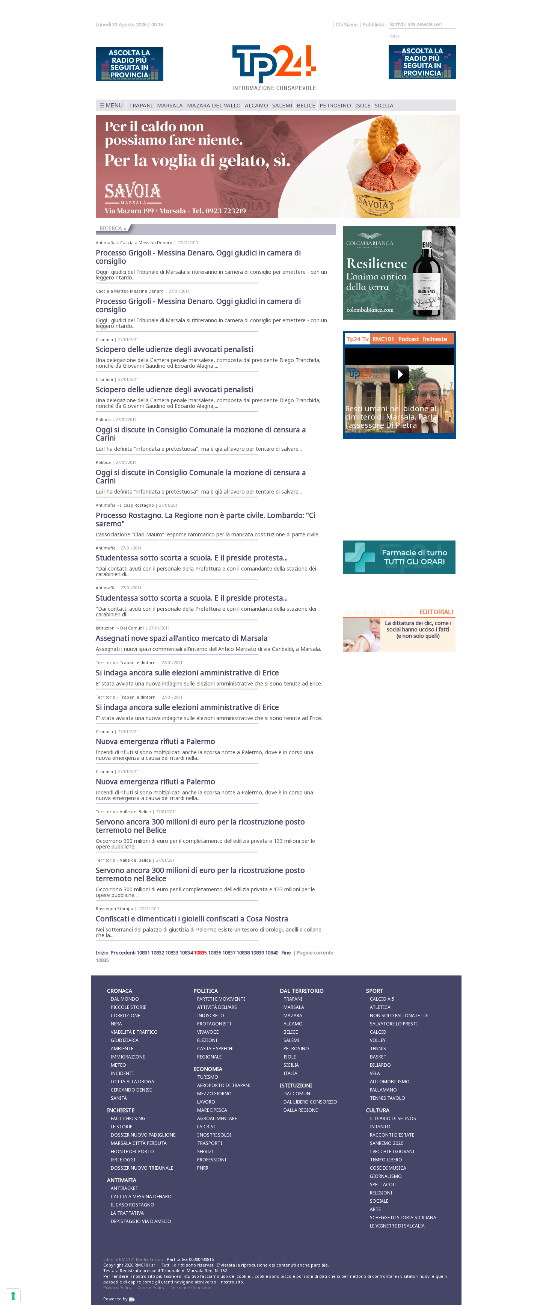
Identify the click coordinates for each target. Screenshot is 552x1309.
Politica (103, 419)
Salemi (282, 105)
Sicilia (384, 105)
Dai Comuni (132, 628)
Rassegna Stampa (114, 908)
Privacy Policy (117, 1287)
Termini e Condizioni (191, 1287)
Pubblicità (374, 24)
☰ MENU (111, 105)
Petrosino (335, 105)
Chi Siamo (347, 24)
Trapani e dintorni (138, 662)
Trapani (141, 105)
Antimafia (106, 242)
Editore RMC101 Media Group (133, 1259)
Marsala (170, 105)
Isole (363, 105)
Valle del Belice (135, 811)
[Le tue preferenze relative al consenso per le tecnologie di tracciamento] (13, 1296)
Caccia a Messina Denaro (146, 242)
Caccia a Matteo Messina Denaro (130, 291)
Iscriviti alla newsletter (414, 24)
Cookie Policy (150, 1287)
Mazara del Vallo (214, 105)
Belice (306, 105)
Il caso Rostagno (137, 505)
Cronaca (104, 339)
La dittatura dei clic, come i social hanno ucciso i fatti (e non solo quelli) (418, 629)
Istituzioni (106, 628)
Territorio (105, 662)
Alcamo (256, 105)
